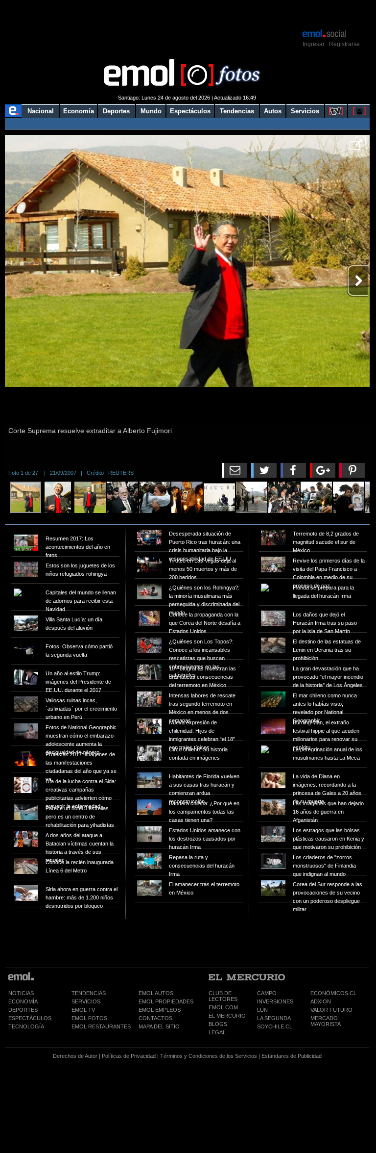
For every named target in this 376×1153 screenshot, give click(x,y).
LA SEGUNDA (274, 1018)
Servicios (305, 111)
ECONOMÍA (23, 1001)
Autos (273, 111)
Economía (78, 111)
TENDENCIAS (88, 993)
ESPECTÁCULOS (29, 1018)
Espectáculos (190, 111)
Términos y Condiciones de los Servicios (208, 1056)
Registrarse (344, 44)
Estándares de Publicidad (291, 1056)
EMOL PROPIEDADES (166, 1001)
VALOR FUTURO (331, 1010)
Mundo (151, 111)
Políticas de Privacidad (129, 1056)
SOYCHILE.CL (274, 1026)
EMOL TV (83, 1010)
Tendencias (237, 111)
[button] (357, 146)
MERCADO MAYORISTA (325, 1021)
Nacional (40, 111)
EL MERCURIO (227, 1016)
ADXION (320, 1001)
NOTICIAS (21, 993)
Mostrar (187, 13)
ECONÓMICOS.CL (333, 993)
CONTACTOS (155, 1018)
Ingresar (314, 44)
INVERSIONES (275, 1001)
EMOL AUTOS (156, 993)
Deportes (116, 111)
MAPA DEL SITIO (159, 1026)
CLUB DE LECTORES (223, 996)
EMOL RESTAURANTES (101, 1026)
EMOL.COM (223, 1007)
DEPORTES (23, 1010)
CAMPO (267, 993)
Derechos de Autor (75, 1056)
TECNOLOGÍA (26, 1026)
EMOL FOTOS (89, 1018)
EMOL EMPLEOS (160, 1010)
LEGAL (217, 1032)
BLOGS (218, 1024)
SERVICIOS (85, 1001)
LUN (262, 1010)
